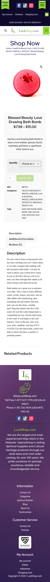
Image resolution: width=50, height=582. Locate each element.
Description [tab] (15, 233)
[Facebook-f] (19, 5)
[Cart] (47, 14)
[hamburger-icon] (46, 30)
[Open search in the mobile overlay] (5, 30)
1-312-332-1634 (23, 407)
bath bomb (31, 209)
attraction (30, 215)
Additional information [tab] (21, 239)
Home (8, 48)
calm (30, 212)
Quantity (13, 162)
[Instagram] (31, 5)
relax (24, 218)
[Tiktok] (25, 5)
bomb (24, 212)
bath (24, 209)
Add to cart (25, 178)
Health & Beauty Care (22, 48)
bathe (39, 209)
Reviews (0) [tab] (15, 244)
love (37, 215)
